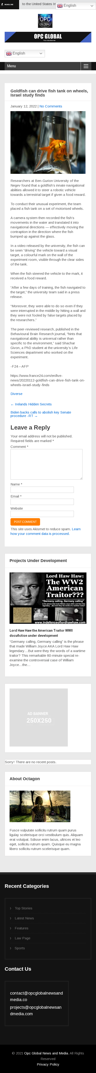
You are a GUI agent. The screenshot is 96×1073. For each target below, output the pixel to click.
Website (16, 508)
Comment (19, 447)
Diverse (16, 394)
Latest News (24, 918)
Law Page (22, 938)
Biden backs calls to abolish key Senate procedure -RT (40, 414)
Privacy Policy (48, 1064)
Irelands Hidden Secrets (31, 404)
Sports (20, 948)
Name (16, 484)
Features (21, 928)
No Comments (50, 106)
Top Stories (23, 908)
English (69, 5)
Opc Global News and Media (45, 1053)
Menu (11, 66)
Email (16, 496)
